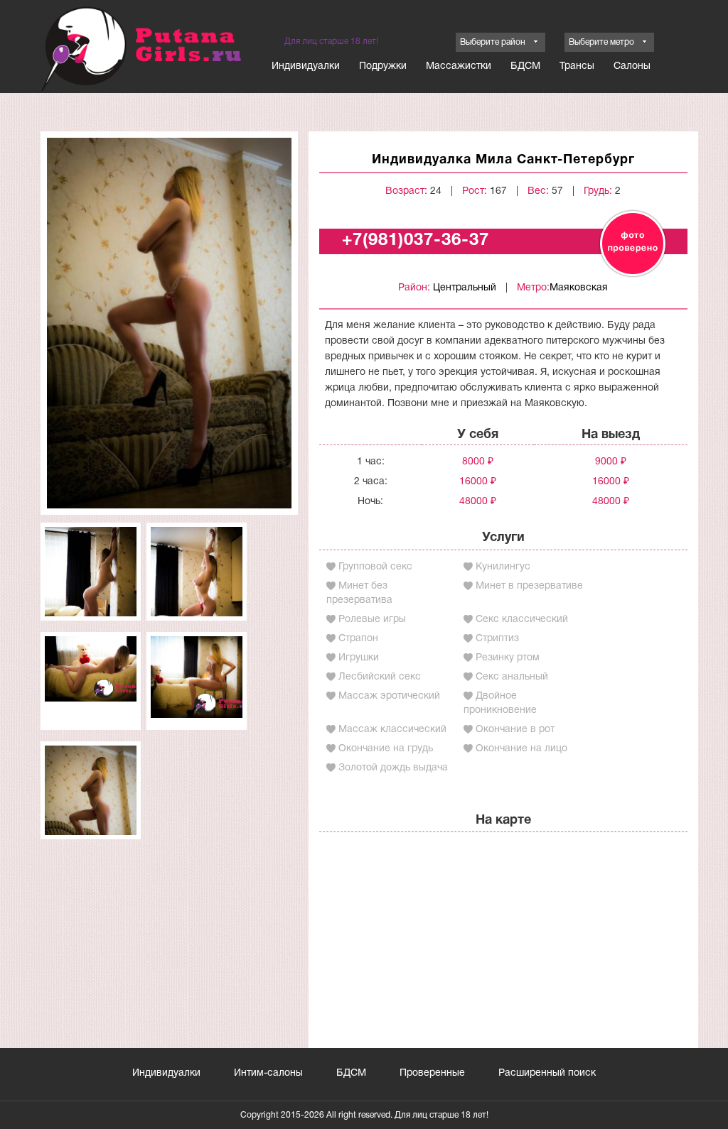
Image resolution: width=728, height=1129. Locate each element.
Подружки (383, 66)
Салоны (632, 66)
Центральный (464, 288)
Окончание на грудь (385, 748)
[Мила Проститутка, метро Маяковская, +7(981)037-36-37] (169, 323)
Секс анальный (512, 677)
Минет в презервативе (529, 586)
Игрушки (358, 657)
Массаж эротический (389, 696)
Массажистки (458, 66)
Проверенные (432, 1073)
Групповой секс (375, 567)
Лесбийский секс (379, 677)
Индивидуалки (306, 66)
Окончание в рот (515, 729)
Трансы (577, 66)
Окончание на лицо (521, 748)
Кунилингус (503, 567)
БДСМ (525, 66)
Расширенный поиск (547, 1073)
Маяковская (579, 288)
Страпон (358, 638)
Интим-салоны (268, 1073)
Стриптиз (497, 638)
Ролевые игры (372, 619)
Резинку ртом (508, 657)
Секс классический (522, 619)
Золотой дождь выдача (393, 768)
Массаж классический (392, 729)
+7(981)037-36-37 (415, 241)
